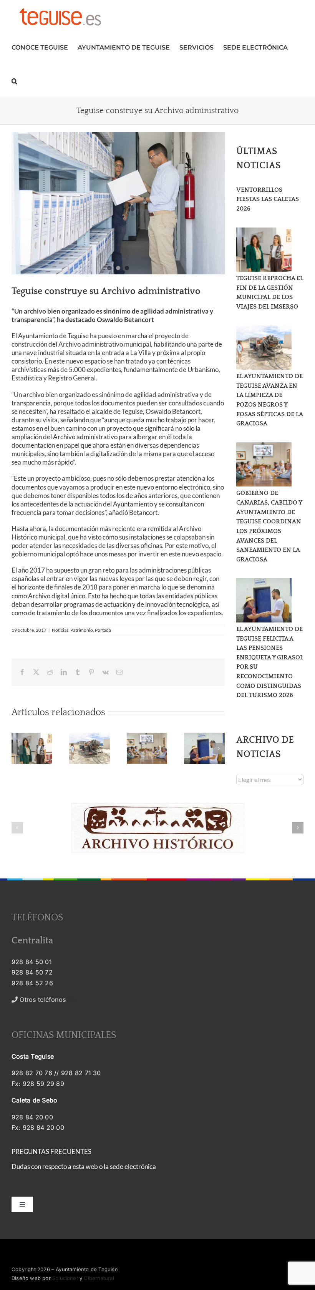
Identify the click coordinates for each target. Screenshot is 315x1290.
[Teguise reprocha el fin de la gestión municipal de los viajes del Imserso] (264, 249)
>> (47, 999)
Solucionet (65, 1278)
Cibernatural (99, 1278)
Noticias (60, 630)
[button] (14, 80)
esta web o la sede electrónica (114, 1166)
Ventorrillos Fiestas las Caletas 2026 (267, 199)
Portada (103, 630)
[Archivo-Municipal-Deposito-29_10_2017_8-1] (118, 203)
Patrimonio (81, 630)
